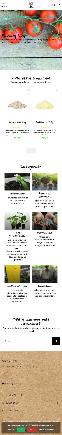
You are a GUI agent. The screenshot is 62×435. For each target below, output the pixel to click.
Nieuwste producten (41, 82)
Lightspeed (46, 422)
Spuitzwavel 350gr (45, 122)
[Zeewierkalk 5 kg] (17, 104)
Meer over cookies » (46, 430)
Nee (32, 430)
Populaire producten (20, 82)
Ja (21, 430)
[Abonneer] (56, 341)
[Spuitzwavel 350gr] (44, 104)
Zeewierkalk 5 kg (17, 122)
